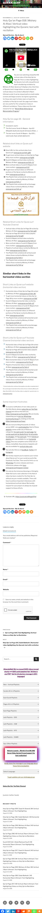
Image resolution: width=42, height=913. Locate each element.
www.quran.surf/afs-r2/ (26, 162)
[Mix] (24, 38)
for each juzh (22, 437)
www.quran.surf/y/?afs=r (14, 258)
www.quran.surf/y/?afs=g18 (27, 231)
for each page (29, 432)
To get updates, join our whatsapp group (21, 777)
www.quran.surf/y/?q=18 (14, 352)
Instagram (9, 452)
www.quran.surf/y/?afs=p (14, 382)
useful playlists (23, 427)
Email (5, 579)
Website (6, 589)
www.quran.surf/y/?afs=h (20, 367)
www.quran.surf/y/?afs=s (14, 375)
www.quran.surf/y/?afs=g (14, 265)
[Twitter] (8, 38)
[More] (31, 38)
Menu (22, 10)
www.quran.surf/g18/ (27, 157)
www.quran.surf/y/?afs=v (18, 250)
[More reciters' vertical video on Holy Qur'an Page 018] (13, 69)
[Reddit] (20, 38)
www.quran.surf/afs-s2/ (26, 303)
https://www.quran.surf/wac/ (15, 421)
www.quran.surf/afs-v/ (17, 174)
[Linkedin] (12, 38)
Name (5, 569)
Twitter (31, 450)
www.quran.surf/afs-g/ (13, 189)
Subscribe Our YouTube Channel (14, 786)
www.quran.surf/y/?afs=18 (29, 347)
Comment (7, 542)
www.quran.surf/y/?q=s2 (24, 362)
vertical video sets (26, 446)
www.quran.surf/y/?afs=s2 (27, 357)
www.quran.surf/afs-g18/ (22, 153)
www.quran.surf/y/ (7, 393)
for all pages (10, 437)
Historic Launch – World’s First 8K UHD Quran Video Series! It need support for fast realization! (21, 753)
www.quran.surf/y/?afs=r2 (27, 241)
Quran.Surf (12, 2)
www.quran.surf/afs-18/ (28, 294)
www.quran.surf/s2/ (23, 308)
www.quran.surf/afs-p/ (13, 330)
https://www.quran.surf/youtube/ (17, 414)
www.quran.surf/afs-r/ (13, 182)
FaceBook (24, 450)
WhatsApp (9, 463)
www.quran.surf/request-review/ (17, 468)
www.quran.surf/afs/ (17, 315)
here (24, 465)
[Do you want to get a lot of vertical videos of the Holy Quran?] (21, 69)
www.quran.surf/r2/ (22, 167)
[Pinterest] (16, 38)
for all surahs (33, 434)
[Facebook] (5, 38)
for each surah (19, 432)
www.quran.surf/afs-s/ (13, 323)
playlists (9, 429)
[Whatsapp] (27, 38)
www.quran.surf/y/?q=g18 (14, 236)
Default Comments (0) (9, 531)
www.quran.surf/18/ (30, 298)
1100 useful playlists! (19, 671)
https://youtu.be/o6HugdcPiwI (25, 496)
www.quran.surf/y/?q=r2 (24, 246)
